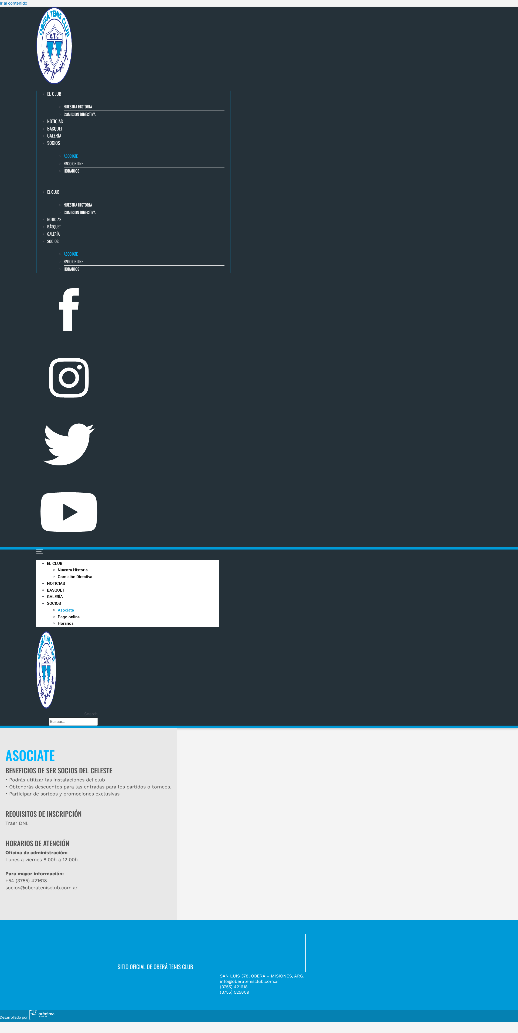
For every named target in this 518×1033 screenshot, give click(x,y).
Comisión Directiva (80, 114)
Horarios (71, 171)
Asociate (71, 156)
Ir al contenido (13, 3)
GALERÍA (54, 135)
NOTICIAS (55, 121)
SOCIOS (53, 142)
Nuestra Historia (78, 106)
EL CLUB (54, 93)
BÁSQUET (55, 128)
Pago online (73, 163)
